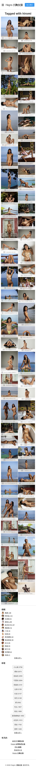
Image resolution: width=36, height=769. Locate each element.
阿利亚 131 (9, 616)
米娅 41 (7, 655)
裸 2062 (18, 702)
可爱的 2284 (18, 680)
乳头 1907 (18, 707)
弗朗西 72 (8, 628)
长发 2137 (18, 693)
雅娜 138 (8, 613)
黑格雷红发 (18, 750)
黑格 (18, 747)
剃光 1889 (18, 711)
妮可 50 (7, 649)
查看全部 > (18, 658)
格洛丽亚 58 (9, 640)
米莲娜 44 (8, 652)
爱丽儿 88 (8, 622)
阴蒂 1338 (18, 729)
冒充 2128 (18, 698)
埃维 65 (7, 634)
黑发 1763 (18, 724)
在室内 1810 (18, 720)
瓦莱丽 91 (8, 619)
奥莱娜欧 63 (9, 637)
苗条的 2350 (18, 676)
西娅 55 (7, 646)
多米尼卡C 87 (10, 625)
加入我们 (29, 5)
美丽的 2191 (18, 685)
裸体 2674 (18, 671)
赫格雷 (18, 741)
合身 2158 (18, 689)
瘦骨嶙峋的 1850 (18, 716)
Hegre (14, 5)
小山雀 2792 (18, 667)
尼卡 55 (7, 643)
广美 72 (7, 631)
